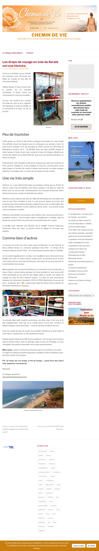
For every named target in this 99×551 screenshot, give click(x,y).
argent (51, 459)
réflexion (41, 510)
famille (48, 489)
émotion (41, 526)
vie (49, 522)
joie (57, 497)
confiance (56, 472)
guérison (49, 493)
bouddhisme (43, 468)
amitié (40, 455)
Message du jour (75, 258)
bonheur (52, 464)
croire (40, 480)
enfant (40, 489)
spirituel (41, 518)
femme (57, 489)
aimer (52, 451)
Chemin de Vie (49, 35)
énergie (50, 526)
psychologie (43, 505)
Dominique (13, 69)
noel (51, 501)
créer (40, 485)
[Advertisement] (81, 76)
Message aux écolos (76, 255)
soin (54, 514)
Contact (29, 53)
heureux (41, 497)
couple (52, 476)
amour (48, 455)
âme (54, 522)
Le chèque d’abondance (12, 53)
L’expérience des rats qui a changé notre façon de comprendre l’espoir (79, 249)
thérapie (41, 522)
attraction (42, 464)
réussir (50, 510)
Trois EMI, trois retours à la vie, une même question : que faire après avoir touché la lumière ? (80, 233)
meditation (42, 501)
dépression (49, 485)
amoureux (42, 459)
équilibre (41, 531)
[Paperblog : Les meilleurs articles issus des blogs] (8, 448)
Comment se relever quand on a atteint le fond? (15, 429)
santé (40, 514)
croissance (50, 480)
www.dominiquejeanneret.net (14, 377)
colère (53, 468)
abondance (42, 451)
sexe (47, 514)
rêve (58, 510)
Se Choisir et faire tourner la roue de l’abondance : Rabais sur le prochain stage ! (80, 223)
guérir (40, 493)
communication (44, 472)
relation (53, 505)
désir (59, 485)
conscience (42, 476)
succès (50, 518)
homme (50, 497)
